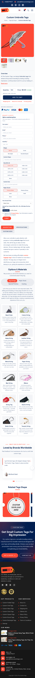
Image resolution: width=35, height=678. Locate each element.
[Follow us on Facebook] (12, 5)
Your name (5, 124)
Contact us (26, 555)
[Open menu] (32, 10)
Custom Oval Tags (8, 605)
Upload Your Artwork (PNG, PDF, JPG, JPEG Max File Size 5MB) (16, 207)
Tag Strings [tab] (12, 280)
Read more (4, 83)
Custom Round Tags (8, 617)
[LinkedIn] (6, 585)
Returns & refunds (17, 101)
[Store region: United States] (20, 10)
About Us (22, 602)
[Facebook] (2, 585)
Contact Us (23, 605)
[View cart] (24, 10)
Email (4, 130)
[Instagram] (14, 585)
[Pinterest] (10, 585)
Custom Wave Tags (8, 608)
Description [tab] (7, 227)
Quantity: (6, 90)
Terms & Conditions (25, 620)
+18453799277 (10, 654)
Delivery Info (23, 611)
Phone (4, 135)
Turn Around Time (6, 200)
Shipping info (6, 101)
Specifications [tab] (21, 227)
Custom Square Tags (9, 614)
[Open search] (28, 10)
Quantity (5, 141)
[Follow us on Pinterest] (15, 5)
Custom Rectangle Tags (9, 620)
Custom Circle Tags (8, 611)
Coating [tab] (24, 284)
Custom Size (6, 181)
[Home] (5, 10)
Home (5, 20)
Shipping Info (24, 608)
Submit (7, 218)
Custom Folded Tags (8, 602)
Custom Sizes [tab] (7, 231)
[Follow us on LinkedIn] (22, 5)
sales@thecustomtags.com (14, 659)
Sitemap (5, 623)
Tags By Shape (13, 20)
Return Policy (23, 614)
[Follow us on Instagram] (19, 5)
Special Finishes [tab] (13, 284)
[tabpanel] (17, 362)
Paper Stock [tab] (22, 280)
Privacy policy (27, 101)
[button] (14, 481)
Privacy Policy (15, 213)
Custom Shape (7, 157)
